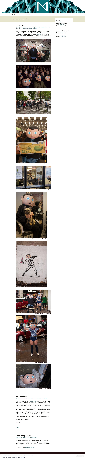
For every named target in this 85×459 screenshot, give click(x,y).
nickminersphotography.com (65, 25)
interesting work (39, 34)
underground (35, 28)
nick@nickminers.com (63, 22)
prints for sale (36, 398)
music (31, 437)
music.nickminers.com (29, 447)
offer (33, 398)
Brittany (17, 427)
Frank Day (20, 25)
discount (30, 398)
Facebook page (33, 401)
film (49, 27)
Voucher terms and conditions (24, 14)
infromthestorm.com (63, 36)
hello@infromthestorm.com (64, 32)
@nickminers (62, 24)
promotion (25, 28)
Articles (25, 27)
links (29, 437)
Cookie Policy (23, 457)
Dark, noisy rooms (23, 435)
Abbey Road (34, 27)
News (25, 398)
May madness (21, 396)
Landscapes (18, 422)
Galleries (28, 27)
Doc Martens (45, 27)
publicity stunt (29, 28)
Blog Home (14, 14)
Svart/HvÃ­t (18, 425)
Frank (17, 28)
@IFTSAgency (62, 35)
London (20, 28)
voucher (45, 398)
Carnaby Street (40, 27)
